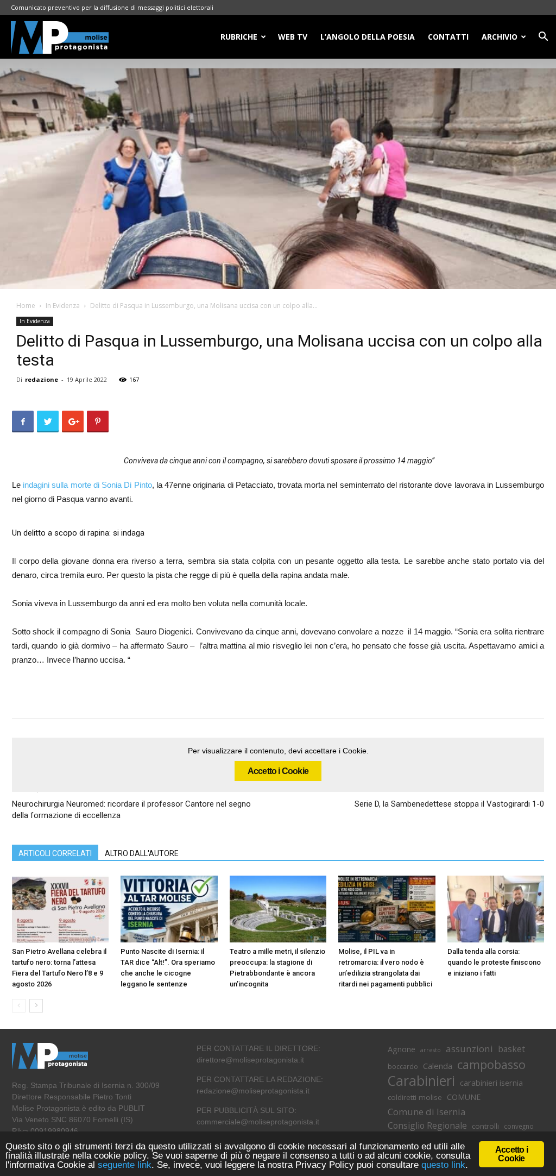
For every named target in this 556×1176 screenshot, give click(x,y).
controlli (485, 1126)
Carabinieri (421, 1080)
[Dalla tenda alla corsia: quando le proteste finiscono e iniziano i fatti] (495, 909)
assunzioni (469, 1048)
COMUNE (464, 1097)
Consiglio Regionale (427, 1125)
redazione (41, 379)
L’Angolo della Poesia (367, 37)
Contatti (448, 37)
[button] (543, 38)
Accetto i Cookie (278, 771)
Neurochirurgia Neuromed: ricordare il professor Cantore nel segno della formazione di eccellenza (131, 809)
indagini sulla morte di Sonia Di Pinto (86, 484)
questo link (442, 1165)
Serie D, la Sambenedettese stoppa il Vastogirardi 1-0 (449, 804)
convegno (519, 1126)
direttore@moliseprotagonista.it (250, 1059)
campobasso (491, 1064)
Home (25, 305)
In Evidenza (63, 305)
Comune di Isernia (426, 1111)
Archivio (499, 37)
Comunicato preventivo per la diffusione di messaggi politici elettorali (112, 7)
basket (511, 1049)
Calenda (437, 1065)
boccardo (403, 1066)
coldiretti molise (415, 1097)
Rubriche (238, 37)
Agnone (401, 1048)
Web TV (292, 37)
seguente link (124, 1165)
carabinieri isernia (491, 1082)
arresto (430, 1050)
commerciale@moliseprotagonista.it (258, 1121)
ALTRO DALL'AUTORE (142, 853)
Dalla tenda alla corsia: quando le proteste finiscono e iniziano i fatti (494, 962)
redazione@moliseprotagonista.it (253, 1090)
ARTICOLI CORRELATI (55, 853)
